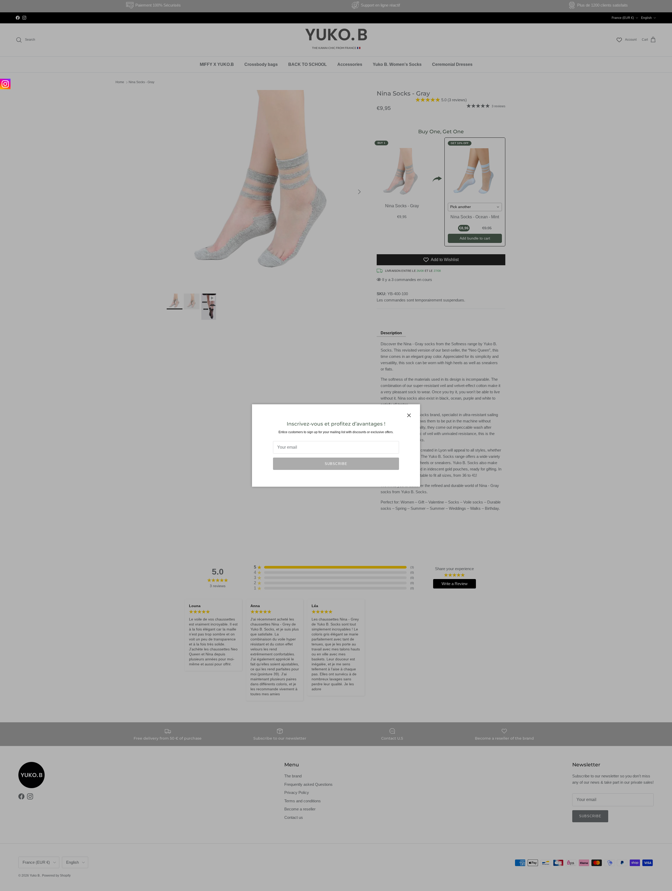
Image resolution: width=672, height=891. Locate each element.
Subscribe (336, 464)
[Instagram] (5, 84)
